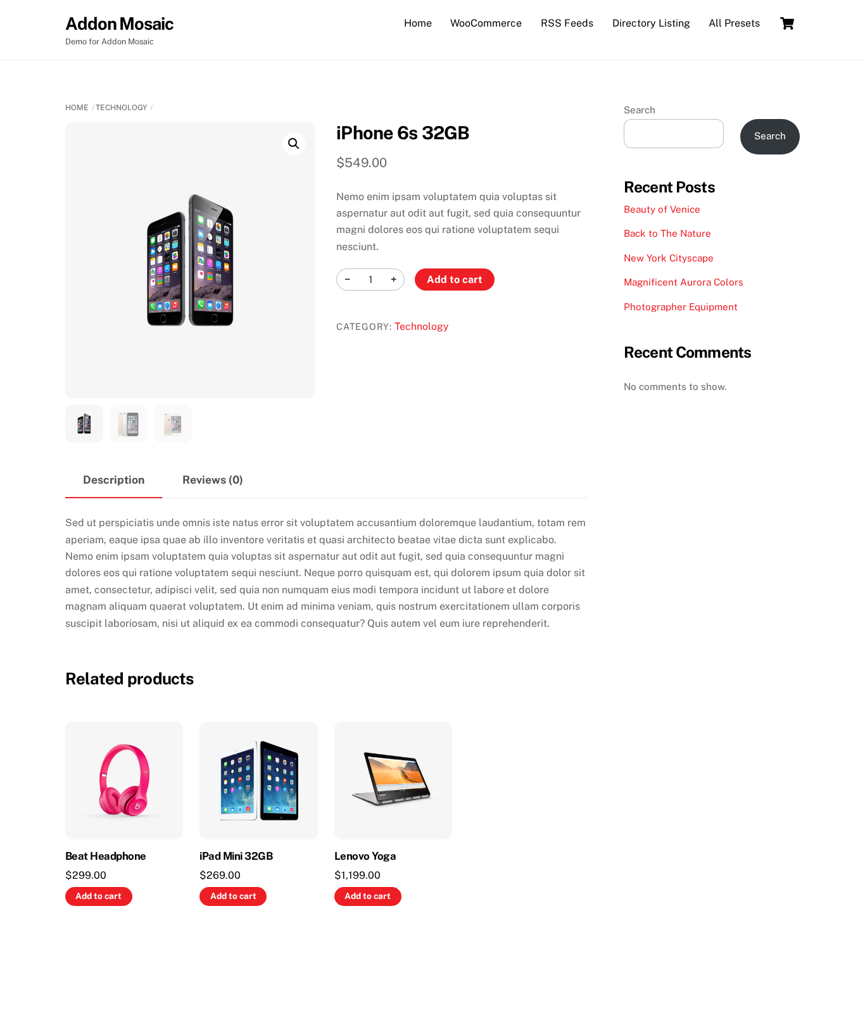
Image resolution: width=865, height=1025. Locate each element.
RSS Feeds (567, 23)
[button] (293, 143)
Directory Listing (651, 23)
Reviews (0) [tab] (212, 479)
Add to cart (455, 280)
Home (418, 23)
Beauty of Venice (662, 209)
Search (639, 109)
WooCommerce (486, 23)
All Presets (734, 23)
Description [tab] (113, 479)
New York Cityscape (669, 258)
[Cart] (787, 23)
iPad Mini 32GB (235, 856)
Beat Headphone (105, 856)
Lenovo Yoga (365, 856)
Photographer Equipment (681, 306)
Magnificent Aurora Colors (683, 282)
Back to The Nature (667, 233)
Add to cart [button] (98, 896)
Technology (121, 107)
